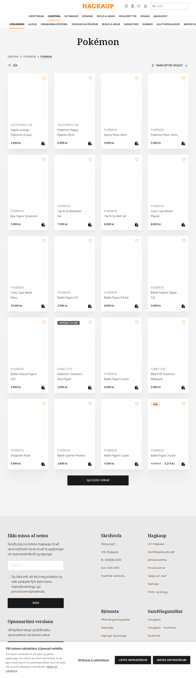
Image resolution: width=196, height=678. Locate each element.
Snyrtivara (36, 16)
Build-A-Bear (106, 16)
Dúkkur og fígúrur (85, 24)
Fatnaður (71, 16)
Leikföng (54, 16)
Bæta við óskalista (44, 78)
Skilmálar (153, 584)
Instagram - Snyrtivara (162, 628)
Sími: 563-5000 (110, 568)
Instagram (154, 620)
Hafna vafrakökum (171, 660)
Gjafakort (161, 16)
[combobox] (169, 6)
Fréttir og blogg (157, 592)
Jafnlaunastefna (157, 560)
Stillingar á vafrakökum (93, 660)
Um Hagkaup (156, 544)
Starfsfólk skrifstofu (113, 576)
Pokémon (46, 56)
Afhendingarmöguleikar (115, 620)
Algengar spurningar (114, 636)
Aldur (32, 24)
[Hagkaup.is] (98, 6)
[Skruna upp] (98, 516)
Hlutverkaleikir (168, 24)
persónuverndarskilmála (27, 591)
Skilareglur (107, 628)
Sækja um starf (157, 576)
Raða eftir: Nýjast (169, 65)
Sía (15, 65)
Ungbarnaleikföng (54, 24)
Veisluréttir (127, 16)
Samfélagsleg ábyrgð (161, 552)
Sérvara (87, 16)
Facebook (154, 636)
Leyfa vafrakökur (133, 660)
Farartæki (131, 24)
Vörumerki (17, 24)
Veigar (144, 16)
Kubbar (147, 24)
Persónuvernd (156, 568)
